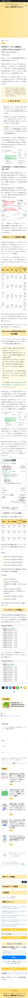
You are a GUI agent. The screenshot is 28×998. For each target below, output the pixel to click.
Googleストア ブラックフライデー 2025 (11, 715)
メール (4, 746)
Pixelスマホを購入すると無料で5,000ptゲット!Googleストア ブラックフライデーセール (14, 385)
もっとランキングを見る (7, 897)
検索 (24, 882)
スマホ (3, 713)
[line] (17, 687)
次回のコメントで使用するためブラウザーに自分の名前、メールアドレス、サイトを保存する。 (14, 759)
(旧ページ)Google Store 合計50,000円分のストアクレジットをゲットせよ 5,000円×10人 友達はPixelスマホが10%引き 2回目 (17, 823)
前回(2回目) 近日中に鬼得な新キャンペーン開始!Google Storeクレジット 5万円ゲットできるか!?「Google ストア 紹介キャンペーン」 (17, 777)
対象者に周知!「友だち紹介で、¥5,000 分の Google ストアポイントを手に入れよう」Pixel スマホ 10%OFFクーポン (17, 807)
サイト (3, 752)
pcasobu (14, 908)
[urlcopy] (14, 691)
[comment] (24, 687)
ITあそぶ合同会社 (14, 990)
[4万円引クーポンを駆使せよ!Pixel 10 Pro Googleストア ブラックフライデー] (10, 687)
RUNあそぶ (4, 1)
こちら (9, 366)
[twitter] (3, 687)
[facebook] (6, 687)
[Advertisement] (14, 24)
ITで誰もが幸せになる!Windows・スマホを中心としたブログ (14, 993)
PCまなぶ (9, 1)
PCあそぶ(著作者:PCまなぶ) (14, 7)
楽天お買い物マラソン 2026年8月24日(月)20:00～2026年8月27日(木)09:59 (18, 704)
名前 (3, 740)
